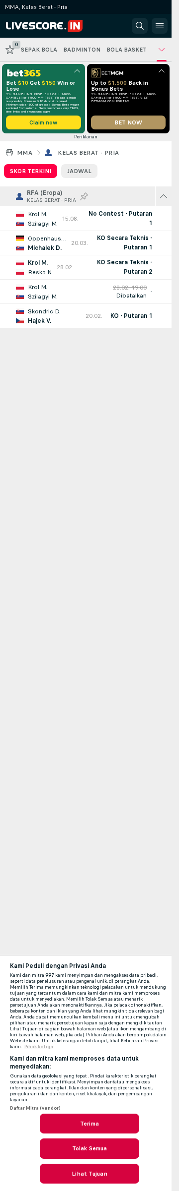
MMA (24, 152)
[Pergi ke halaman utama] (50, 26)
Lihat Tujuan (89, 1173)
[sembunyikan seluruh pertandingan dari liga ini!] (164, 196)
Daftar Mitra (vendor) (35, 1108)
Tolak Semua (89, 1148)
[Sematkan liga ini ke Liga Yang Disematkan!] (84, 196)
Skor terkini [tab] (30, 171)
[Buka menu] (160, 26)
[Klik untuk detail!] (86, 219)
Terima (89, 1123)
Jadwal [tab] (79, 171)
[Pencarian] (140, 26)
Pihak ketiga (38, 1047)
